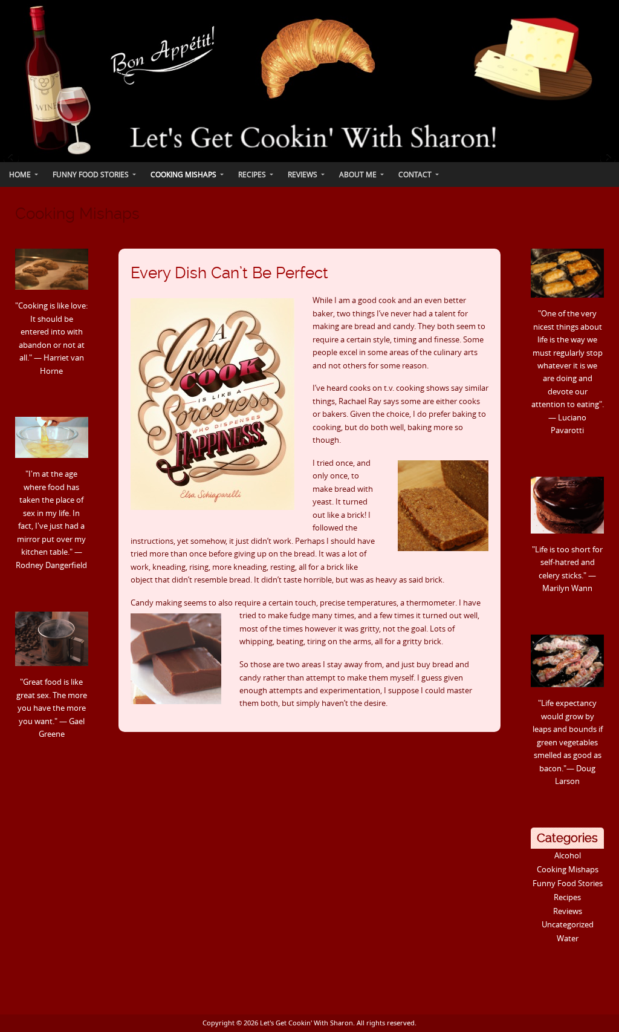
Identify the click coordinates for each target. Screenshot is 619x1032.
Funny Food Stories (568, 883)
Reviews (567, 911)
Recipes (567, 897)
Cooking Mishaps (567, 869)
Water (567, 938)
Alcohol (567, 855)
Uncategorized (568, 924)
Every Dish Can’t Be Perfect (229, 273)
